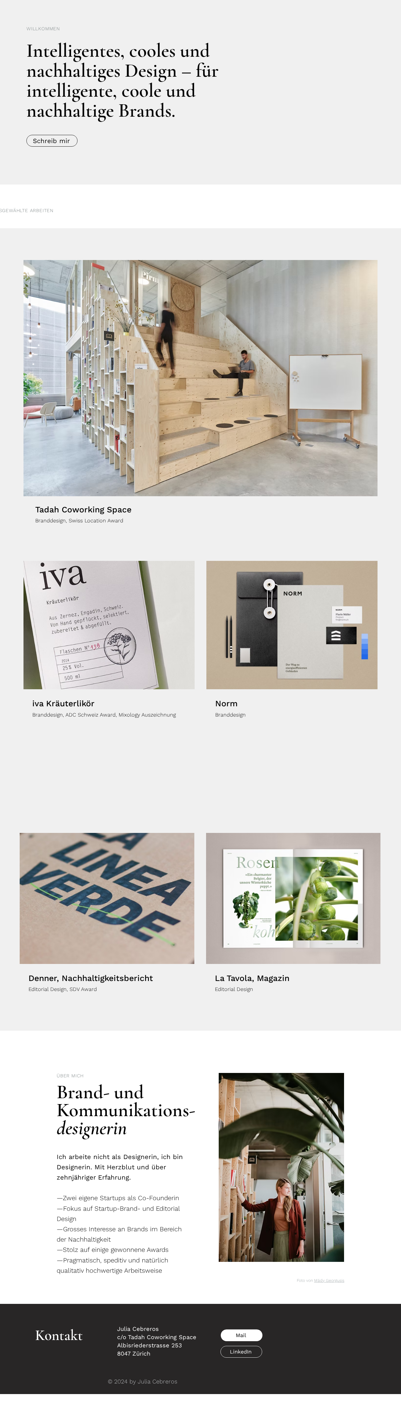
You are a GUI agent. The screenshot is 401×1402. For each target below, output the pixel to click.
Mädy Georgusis (329, 1280)
